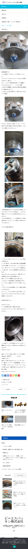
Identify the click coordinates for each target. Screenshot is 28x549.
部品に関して (5, 29)
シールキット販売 (7, 446)
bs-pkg (7, 379)
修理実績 (4, 18)
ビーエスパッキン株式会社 (14, 520)
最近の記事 (7, 475)
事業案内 (16, 537)
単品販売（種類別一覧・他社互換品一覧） (13, 449)
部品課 (3, 443)
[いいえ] (26, 543)
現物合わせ (5, 452)
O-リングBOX (6, 462)
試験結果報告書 (6, 466)
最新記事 (4, 10)
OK (14, 546)
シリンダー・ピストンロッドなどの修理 (11, 469)
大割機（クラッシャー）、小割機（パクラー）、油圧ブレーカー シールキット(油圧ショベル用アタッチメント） (14, 457)
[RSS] (14, 530)
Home (3, 537)
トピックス (20, 475)
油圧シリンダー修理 (6, 25)
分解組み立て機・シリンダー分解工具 (11, 21)
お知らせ (4, 14)
